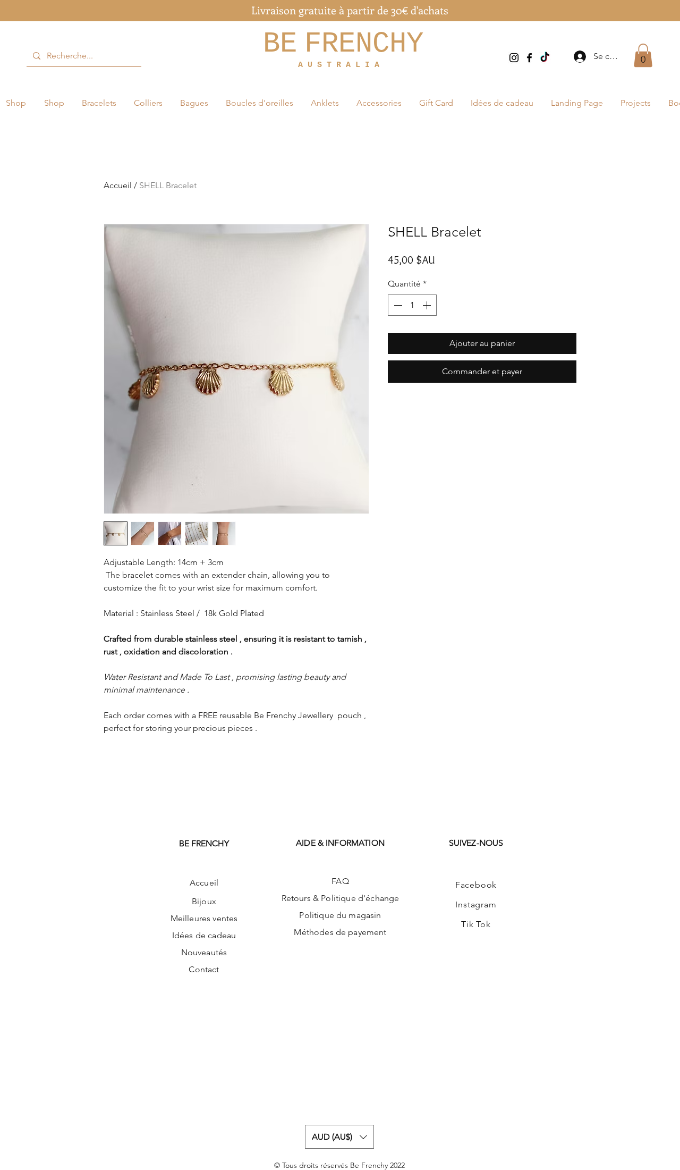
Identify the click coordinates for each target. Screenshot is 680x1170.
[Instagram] (514, 58)
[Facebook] (529, 58)
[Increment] (427, 305)
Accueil (118, 185)
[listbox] (339, 1137)
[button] (643, 55)
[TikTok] (545, 58)
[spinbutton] (412, 305)
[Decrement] (396, 305)
